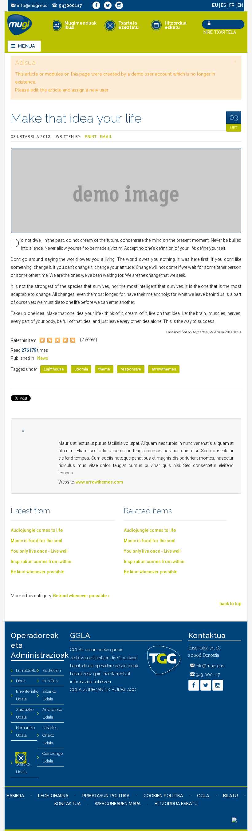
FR (232, 5)
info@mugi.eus (32, 5)
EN (240, 5)
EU (215, 5)
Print (91, 137)
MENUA (26, 46)
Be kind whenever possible (37, 571)
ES (224, 5)
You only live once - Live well (39, 551)
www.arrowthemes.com (99, 482)
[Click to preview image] (126, 190)
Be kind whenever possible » (81, 595)
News (42, 358)
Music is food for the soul (36, 540)
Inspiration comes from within (41, 561)
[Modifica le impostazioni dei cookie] (234, 820)
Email (106, 137)
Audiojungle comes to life (37, 530)
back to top (230, 603)
